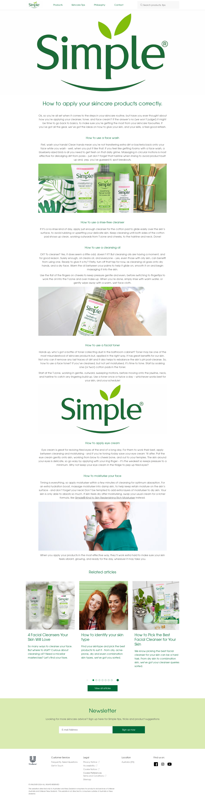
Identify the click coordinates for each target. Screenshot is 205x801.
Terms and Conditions (93, 775)
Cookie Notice (90, 769)
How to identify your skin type (102, 637)
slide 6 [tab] (108, 680)
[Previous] (87, 680)
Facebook (157, 764)
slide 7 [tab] (112, 680)
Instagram (163, 764)
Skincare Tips (78, 4)
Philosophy (99, 4)
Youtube (170, 764)
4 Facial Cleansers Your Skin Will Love (48, 637)
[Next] (117, 680)
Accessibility (89, 765)
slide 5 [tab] (105, 680)
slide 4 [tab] (102, 680)
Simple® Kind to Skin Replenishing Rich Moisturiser (105, 497)
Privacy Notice (90, 762)
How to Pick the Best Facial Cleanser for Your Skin (155, 639)
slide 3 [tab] (99, 680)
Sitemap (87, 779)
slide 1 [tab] (93, 680)
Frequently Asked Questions (64, 762)
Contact (118, 4)
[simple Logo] (34, 7)
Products (57, 4)
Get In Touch (57, 765)
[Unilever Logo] (33, 764)
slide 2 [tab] (96, 680)
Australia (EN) (130, 762)
